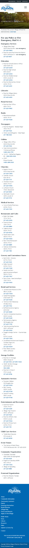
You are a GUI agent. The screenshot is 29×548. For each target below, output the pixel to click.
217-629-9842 (8, 108)
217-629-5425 (8, 239)
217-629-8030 (8, 438)
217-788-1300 (8, 135)
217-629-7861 (8, 251)
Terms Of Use (23, 544)
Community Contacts (7, 501)
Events (3, 503)
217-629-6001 (8, 86)
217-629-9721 (8, 198)
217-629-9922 (8, 330)
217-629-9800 (8, 50)
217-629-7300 (8, 338)
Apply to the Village (7, 513)
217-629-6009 (8, 68)
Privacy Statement (5, 546)
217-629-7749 (8, 324)
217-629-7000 (8, 293)
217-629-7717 (8, 179)
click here (13, 32)
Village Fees (4, 509)
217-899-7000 (17, 362)
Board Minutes (5, 507)
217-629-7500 (8, 173)
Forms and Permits (6, 511)
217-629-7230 (8, 268)
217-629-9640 (8, 318)
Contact (25, 1)
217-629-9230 (8, 300)
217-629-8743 (8, 232)
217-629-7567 (8, 276)
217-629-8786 (8, 374)
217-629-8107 (8, 56)
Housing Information (7, 505)
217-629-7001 (8, 209)
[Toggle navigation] (25, 7)
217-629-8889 (8, 245)
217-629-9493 (8, 282)
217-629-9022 (8, 421)
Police (19, 1)
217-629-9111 (7, 362)
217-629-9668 (8, 119)
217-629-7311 (7, 427)
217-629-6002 (8, 80)
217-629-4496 (8, 220)
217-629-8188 (8, 469)
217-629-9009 (8, 346)
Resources (12, 1)
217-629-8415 (8, 192)
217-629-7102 (8, 306)
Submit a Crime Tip (7, 527)
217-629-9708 (8, 391)
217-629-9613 (8, 262)
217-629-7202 (8, 465)
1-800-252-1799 (8, 152)
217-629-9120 (8, 415)
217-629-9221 (8, 131)
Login (12, 546)
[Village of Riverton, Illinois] (7, 7)
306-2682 (7, 368)
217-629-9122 (8, 146)
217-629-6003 (8, 74)
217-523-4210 (8, 458)
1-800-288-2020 (9, 162)
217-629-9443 (8, 186)
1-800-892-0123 (11, 156)
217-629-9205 (8, 385)
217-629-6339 (8, 409)
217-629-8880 (8, 226)
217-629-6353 (8, 97)
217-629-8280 (8, 312)
